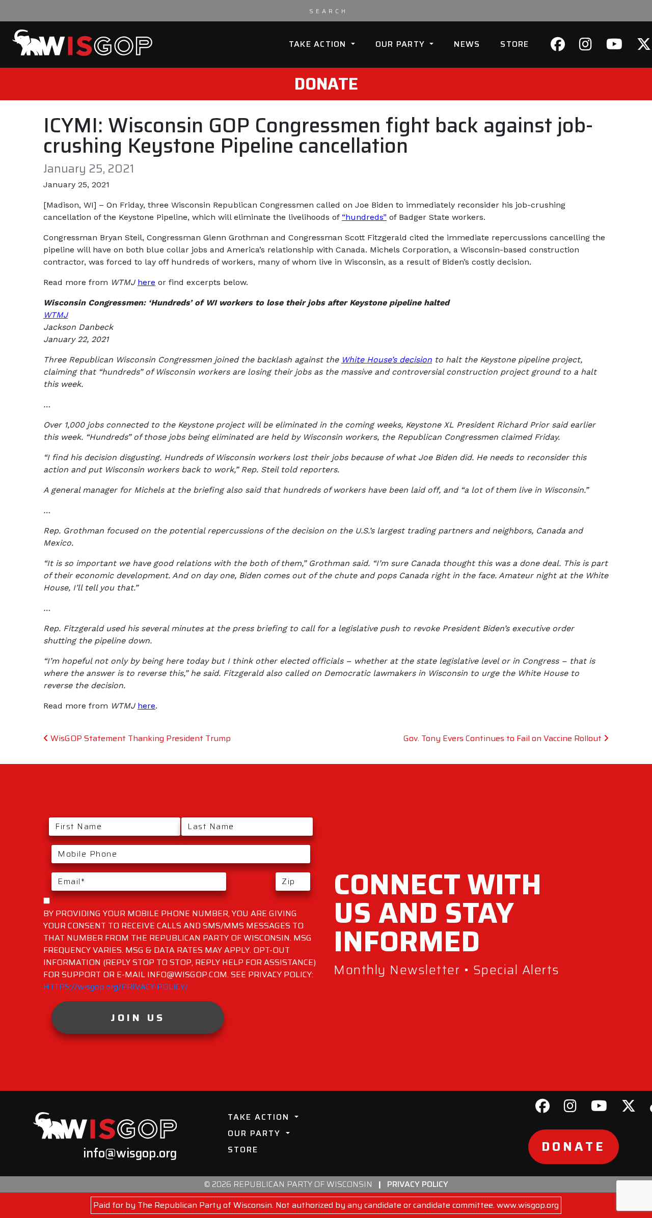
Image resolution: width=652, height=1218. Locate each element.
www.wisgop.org (528, 1205)
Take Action (319, 44)
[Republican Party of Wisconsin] (82, 42)
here (146, 282)
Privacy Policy (417, 1184)
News (467, 44)
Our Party (401, 44)
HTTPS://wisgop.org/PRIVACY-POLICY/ (115, 986)
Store (514, 44)
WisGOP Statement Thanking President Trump (139, 738)
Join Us (138, 1017)
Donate (326, 84)
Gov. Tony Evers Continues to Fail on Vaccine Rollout (503, 738)
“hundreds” (364, 217)
